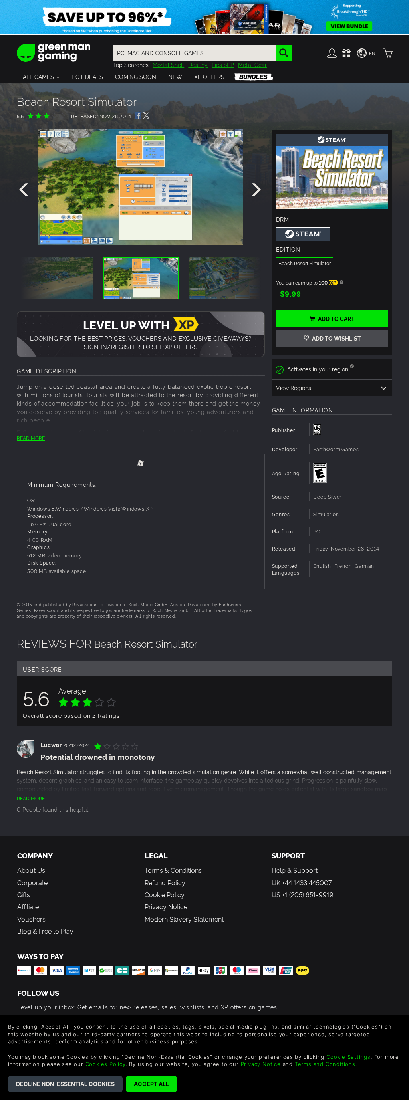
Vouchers (31, 918)
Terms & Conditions (173, 870)
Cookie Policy (165, 894)
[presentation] (25, 190)
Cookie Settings (348, 1057)
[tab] (141, 463)
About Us (31, 870)
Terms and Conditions (325, 1064)
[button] (41, 76)
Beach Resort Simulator (304, 263)
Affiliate (28, 906)
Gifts (23, 894)
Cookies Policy (105, 1064)
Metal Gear (252, 64)
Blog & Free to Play (45, 930)
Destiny (198, 64)
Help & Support (295, 870)
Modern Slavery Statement (184, 918)
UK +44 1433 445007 (302, 882)
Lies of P (223, 64)
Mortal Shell (168, 64)
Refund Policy (165, 882)
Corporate (32, 882)
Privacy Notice (166, 906)
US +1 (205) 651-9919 (303, 894)
